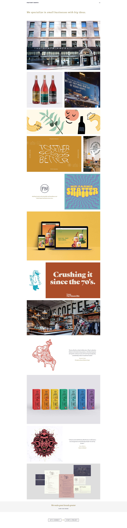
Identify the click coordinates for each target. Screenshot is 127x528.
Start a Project (72, 520)
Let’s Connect (55, 520)
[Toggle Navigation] (99, 3)
